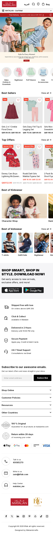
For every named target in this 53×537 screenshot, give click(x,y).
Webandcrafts (32, 530)
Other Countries (10, 412)
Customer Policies (11, 397)
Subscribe (42, 378)
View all (45, 93)
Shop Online (8, 390)
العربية (26, 4)
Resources (7, 405)
